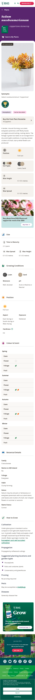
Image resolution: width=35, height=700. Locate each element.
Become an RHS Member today (17, 645)
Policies (16, 672)
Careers (4, 675)
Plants (6, 10)
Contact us (15, 668)
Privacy (21, 668)
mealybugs (21, 587)
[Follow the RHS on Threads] (20, 661)
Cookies (27, 668)
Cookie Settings (17, 696)
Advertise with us (20, 675)
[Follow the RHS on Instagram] (5, 661)
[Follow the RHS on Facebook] (25, 661)
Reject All (17, 693)
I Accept (17, 689)
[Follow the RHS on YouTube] (10, 661)
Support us (9, 668)
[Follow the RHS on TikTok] (15, 661)
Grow (19, 612)
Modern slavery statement (25, 672)
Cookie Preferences (7, 672)
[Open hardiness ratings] (12, 329)
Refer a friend (11, 675)
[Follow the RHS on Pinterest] (30, 661)
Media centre (29, 675)
